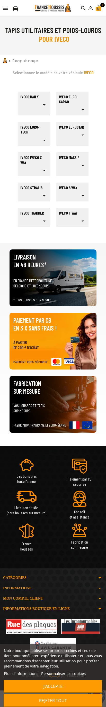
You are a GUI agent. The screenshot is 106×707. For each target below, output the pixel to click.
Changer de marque (25, 60)
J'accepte (53, 686)
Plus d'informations (21, 673)
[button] (90, 8)
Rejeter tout (53, 700)
